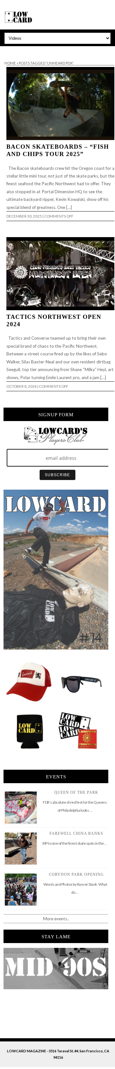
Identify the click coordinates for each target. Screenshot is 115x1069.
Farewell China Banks (76, 833)
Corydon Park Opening (76, 874)
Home (10, 63)
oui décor (9, 50)
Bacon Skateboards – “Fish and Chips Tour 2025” (57, 150)
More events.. (56, 918)
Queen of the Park (76, 792)
